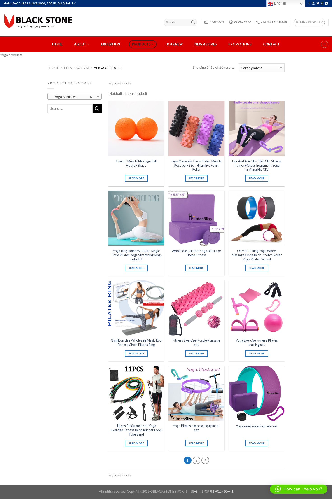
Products (141, 44)
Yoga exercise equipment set (257, 426)
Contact (271, 44)
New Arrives (205, 44)
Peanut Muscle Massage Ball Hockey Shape (136, 163)
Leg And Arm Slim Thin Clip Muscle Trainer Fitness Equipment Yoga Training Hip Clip (256, 165)
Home (57, 44)
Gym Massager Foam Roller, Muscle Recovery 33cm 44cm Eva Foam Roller (196, 165)
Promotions (239, 44)
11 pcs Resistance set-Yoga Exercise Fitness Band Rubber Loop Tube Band (136, 430)
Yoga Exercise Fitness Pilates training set (257, 342)
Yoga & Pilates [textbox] (72, 97)
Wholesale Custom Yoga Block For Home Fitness (196, 253)
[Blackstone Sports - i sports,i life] (38, 21)
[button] (298, 489)
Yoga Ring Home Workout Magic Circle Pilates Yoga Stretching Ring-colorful (136, 255)
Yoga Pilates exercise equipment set (196, 428)
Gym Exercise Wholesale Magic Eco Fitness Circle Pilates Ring (136, 342)
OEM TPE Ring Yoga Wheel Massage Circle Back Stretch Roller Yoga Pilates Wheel (257, 255)
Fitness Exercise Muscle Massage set (196, 342)
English (279, 3)
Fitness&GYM (76, 67)
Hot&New (174, 44)
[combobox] (74, 96)
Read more (136, 178)
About (80, 44)
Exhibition (110, 44)
